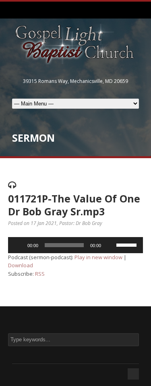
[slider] (127, 244)
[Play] (18, 245)
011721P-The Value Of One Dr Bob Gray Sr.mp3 (74, 205)
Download (20, 265)
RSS (40, 273)
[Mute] (110, 245)
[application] (75, 245)
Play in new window (98, 257)
